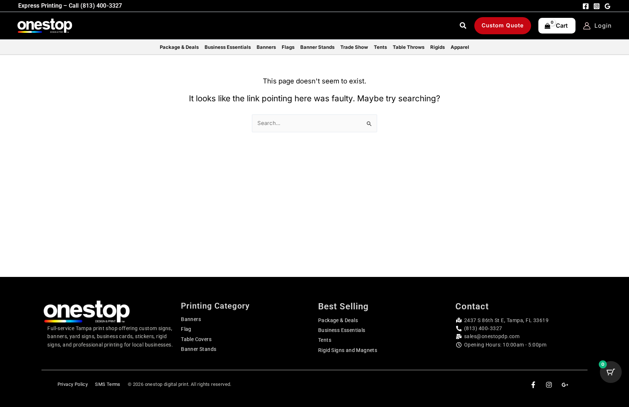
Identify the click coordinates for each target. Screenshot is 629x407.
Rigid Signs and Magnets (347, 350)
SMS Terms (107, 384)
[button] (463, 26)
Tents (324, 340)
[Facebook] (585, 6)
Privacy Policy (73, 384)
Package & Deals (338, 320)
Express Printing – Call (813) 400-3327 (70, 5)
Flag (186, 329)
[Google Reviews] (607, 6)
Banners (191, 319)
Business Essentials (341, 330)
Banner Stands (198, 349)
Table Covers (196, 339)
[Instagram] (596, 6)
